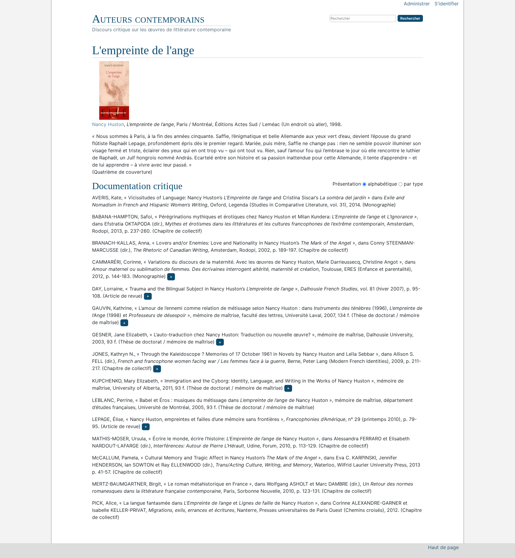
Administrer (417, 4)
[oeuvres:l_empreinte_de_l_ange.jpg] (257, 90)
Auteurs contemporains (148, 19)
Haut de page (443, 547)
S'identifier (447, 4)
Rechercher (410, 18)
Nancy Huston (108, 124)
